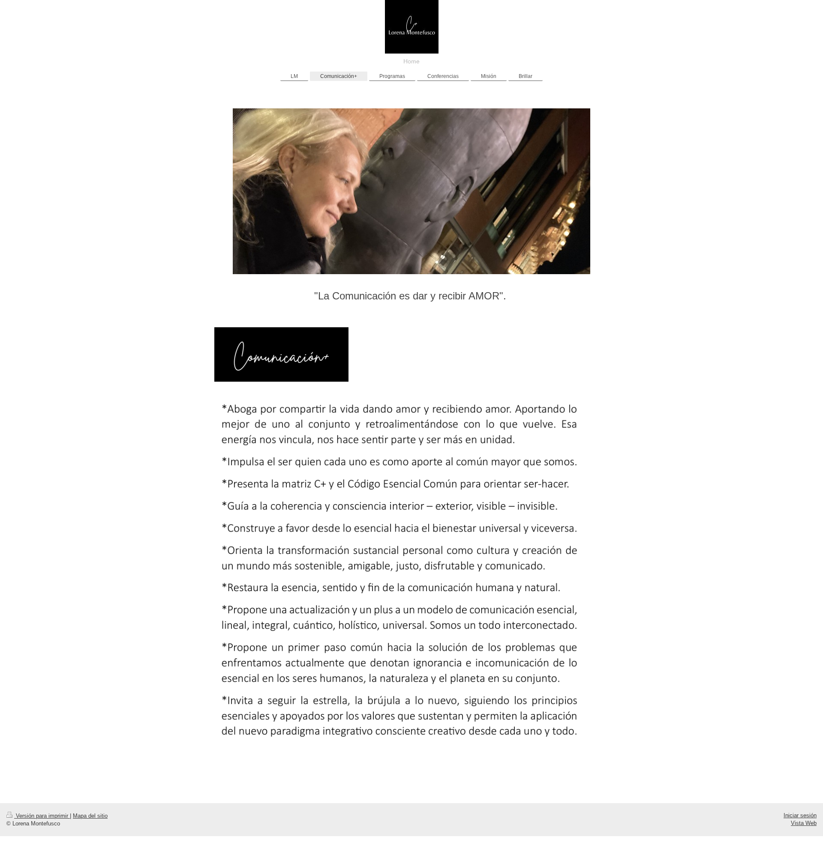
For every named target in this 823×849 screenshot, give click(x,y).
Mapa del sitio (90, 816)
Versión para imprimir (42, 816)
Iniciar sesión (800, 815)
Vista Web (804, 823)
